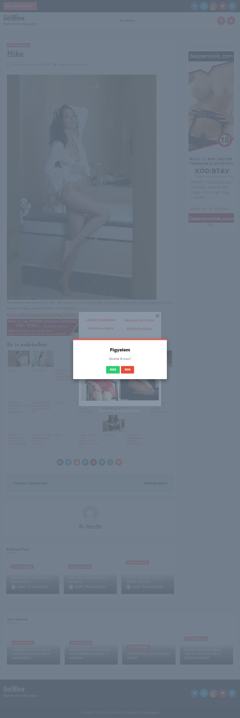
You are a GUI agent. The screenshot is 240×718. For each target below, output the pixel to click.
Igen (113, 369)
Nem (127, 369)
